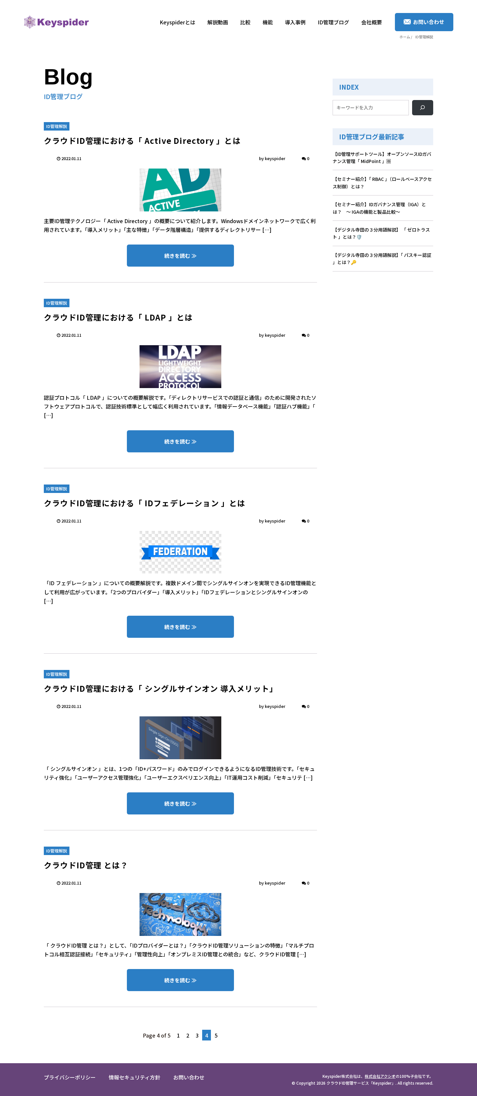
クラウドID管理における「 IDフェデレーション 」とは (145, 503)
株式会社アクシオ (380, 1076)
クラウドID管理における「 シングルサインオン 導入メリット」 (160, 688)
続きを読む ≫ (180, 255)
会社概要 (371, 22)
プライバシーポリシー (70, 1077)
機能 (268, 22)
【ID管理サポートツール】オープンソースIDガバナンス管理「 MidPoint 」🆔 (382, 157)
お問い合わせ (188, 1077)
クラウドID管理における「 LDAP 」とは (118, 317)
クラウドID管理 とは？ (86, 865)
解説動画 (217, 22)
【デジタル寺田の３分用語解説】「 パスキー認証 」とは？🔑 (382, 258)
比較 (245, 22)
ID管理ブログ (333, 22)
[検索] (422, 107)
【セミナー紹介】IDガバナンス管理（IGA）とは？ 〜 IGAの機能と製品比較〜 (379, 208)
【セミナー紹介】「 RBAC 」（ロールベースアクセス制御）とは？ (382, 182)
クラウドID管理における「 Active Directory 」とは (142, 140)
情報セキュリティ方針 (134, 1077)
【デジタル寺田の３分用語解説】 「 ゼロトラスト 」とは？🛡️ (381, 233)
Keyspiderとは (177, 22)
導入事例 (295, 22)
